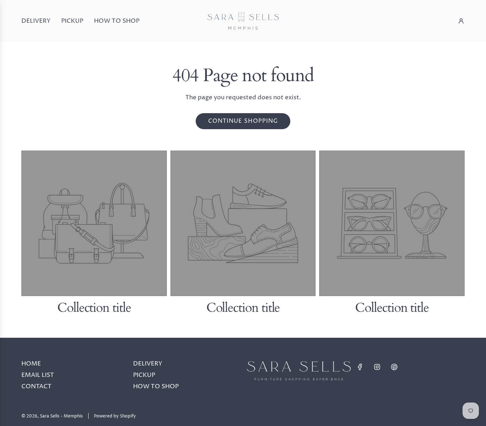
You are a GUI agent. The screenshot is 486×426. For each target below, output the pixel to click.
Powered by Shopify (115, 416)
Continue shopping (243, 121)
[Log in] (461, 21)
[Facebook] (360, 367)
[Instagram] (377, 367)
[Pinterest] (394, 367)
